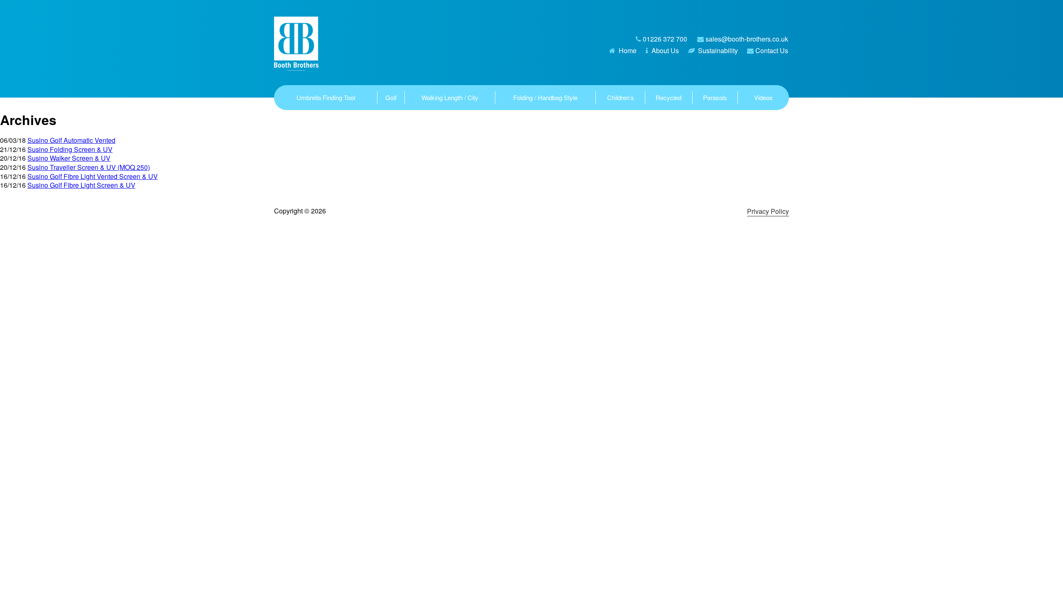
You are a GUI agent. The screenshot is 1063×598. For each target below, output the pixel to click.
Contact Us (771, 50)
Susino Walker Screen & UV (68, 158)
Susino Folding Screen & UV (70, 149)
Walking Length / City (449, 97)
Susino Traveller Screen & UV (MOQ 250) (88, 167)
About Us (665, 50)
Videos (763, 97)
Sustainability (718, 50)
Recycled (668, 97)
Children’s (620, 97)
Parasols (715, 97)
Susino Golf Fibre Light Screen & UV (81, 185)
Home (628, 50)
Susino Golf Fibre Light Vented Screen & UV (92, 176)
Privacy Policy (768, 211)
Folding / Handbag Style (545, 97)
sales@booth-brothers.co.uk (746, 39)
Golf (391, 97)
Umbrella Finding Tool (325, 97)
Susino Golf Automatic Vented (71, 140)
